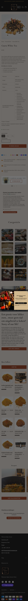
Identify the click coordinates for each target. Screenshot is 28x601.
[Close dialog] (27, 291)
